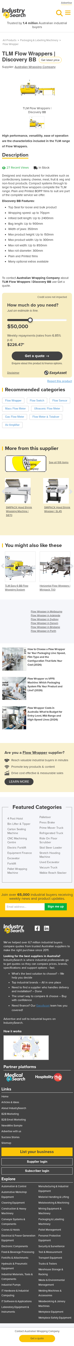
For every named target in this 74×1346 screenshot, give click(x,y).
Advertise (66, 3)
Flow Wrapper (10, 44)
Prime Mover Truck (51, 828)
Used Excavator (49, 862)
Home (4, 1096)
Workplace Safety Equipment (54, 1317)
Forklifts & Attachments (14, 1257)
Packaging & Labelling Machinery (39, 40)
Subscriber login (37, 1171)
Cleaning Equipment (13, 1202)
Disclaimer (13, 372)
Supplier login (37, 1162)
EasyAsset (43, 1005)
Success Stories (10, 1137)
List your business (37, 1151)
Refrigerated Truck (51, 833)
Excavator (13, 858)
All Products (9, 40)
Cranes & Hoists (10, 1229)
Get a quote (37, 1338)
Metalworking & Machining (53, 1202)
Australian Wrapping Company (35, 67)
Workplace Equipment (50, 1311)
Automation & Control (13, 1186)
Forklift (11, 863)
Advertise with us (11, 1131)
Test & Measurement (50, 1252)
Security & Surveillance (51, 1246)
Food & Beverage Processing (17, 1252)
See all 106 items (58, 462)
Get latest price (50, 60)
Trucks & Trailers (47, 1263)
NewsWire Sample (11, 1125)
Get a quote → (37, 356)
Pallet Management (49, 1229)
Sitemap (6, 1143)
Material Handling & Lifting (53, 1197)
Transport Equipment (50, 1257)
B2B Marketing (10, 1114)
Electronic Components (14, 1246)
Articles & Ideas (10, 1102)
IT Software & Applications (16, 1301)
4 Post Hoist (15, 818)
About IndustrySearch (13, 1108)
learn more (19, 782)
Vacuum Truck (48, 867)
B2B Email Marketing (13, 1119)
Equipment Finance (19, 853)
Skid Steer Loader (50, 847)
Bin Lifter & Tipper (18, 824)
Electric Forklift (16, 847)
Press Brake (47, 822)
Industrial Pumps (11, 1284)
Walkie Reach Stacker (53, 873)
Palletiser (45, 817)
